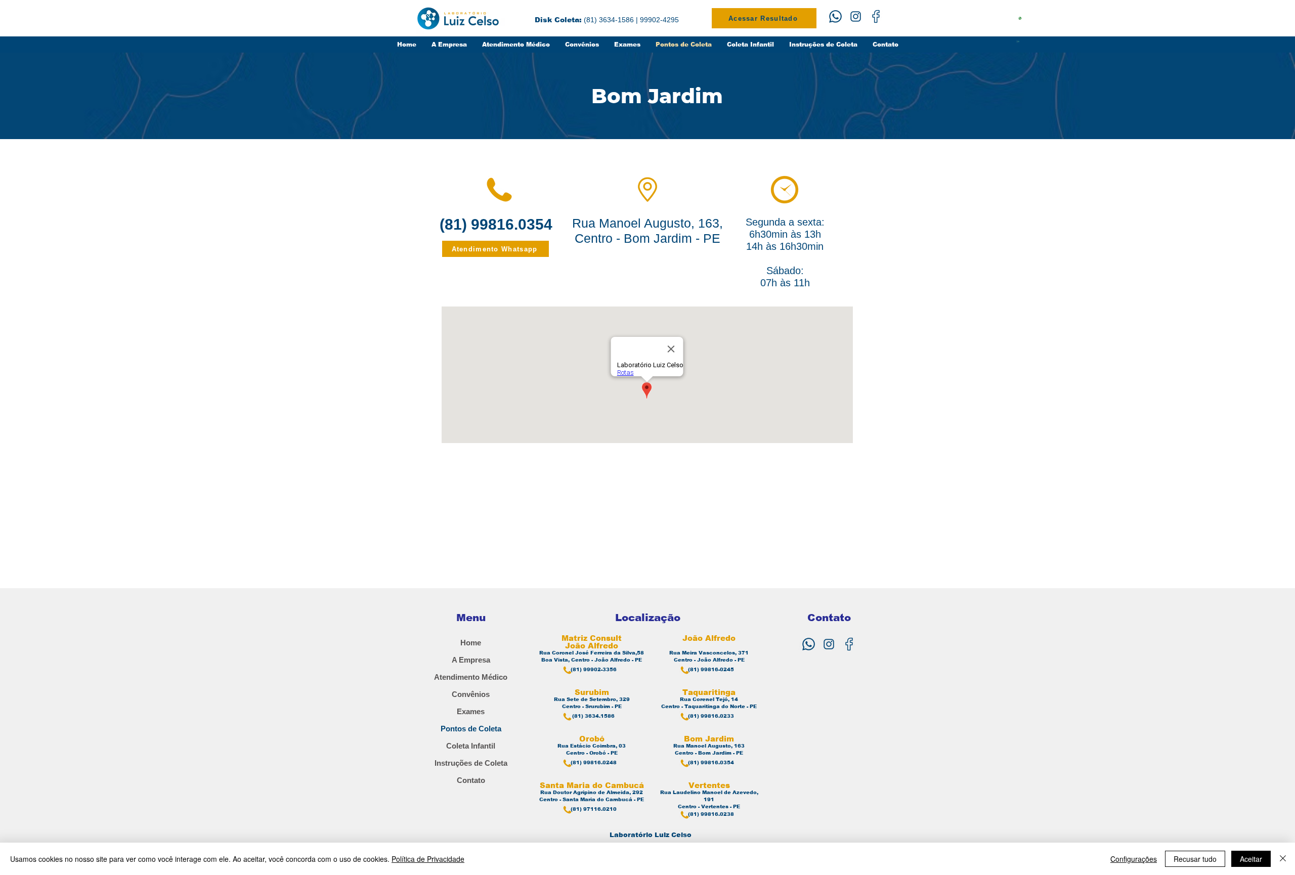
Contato (471, 780)
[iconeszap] (835, 16)
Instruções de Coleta (471, 763)
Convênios (471, 694)
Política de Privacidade (428, 859)
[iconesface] (876, 16)
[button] (627, 44)
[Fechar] (1283, 859)
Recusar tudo (1195, 859)
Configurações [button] (1133, 859)
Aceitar (1251, 859)
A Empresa (471, 659)
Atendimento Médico (470, 677)
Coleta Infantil (470, 745)
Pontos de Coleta (471, 728)
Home (470, 642)
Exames (471, 711)
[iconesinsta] (856, 16)
